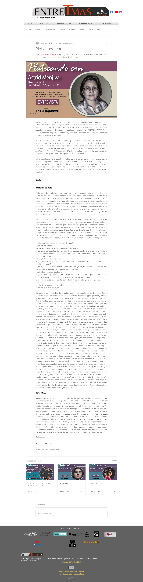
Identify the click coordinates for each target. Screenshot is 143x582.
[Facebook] (112, 12)
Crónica (81, 30)
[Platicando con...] (71, 472)
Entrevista (62, 30)
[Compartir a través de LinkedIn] (46, 444)
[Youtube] (116, 12)
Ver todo (114, 460)
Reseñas (38, 30)
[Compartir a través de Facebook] (36, 444)
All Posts (29, 30)
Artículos (90, 30)
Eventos (72, 30)
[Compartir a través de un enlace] (51, 444)
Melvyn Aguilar (67, 574)
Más (98, 30)
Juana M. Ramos (79, 574)
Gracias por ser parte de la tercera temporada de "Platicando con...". (39, 484)
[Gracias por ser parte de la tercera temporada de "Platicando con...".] (40, 472)
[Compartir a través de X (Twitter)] (41, 444)
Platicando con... (66, 483)
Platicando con (50, 30)
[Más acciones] (106, 43)
